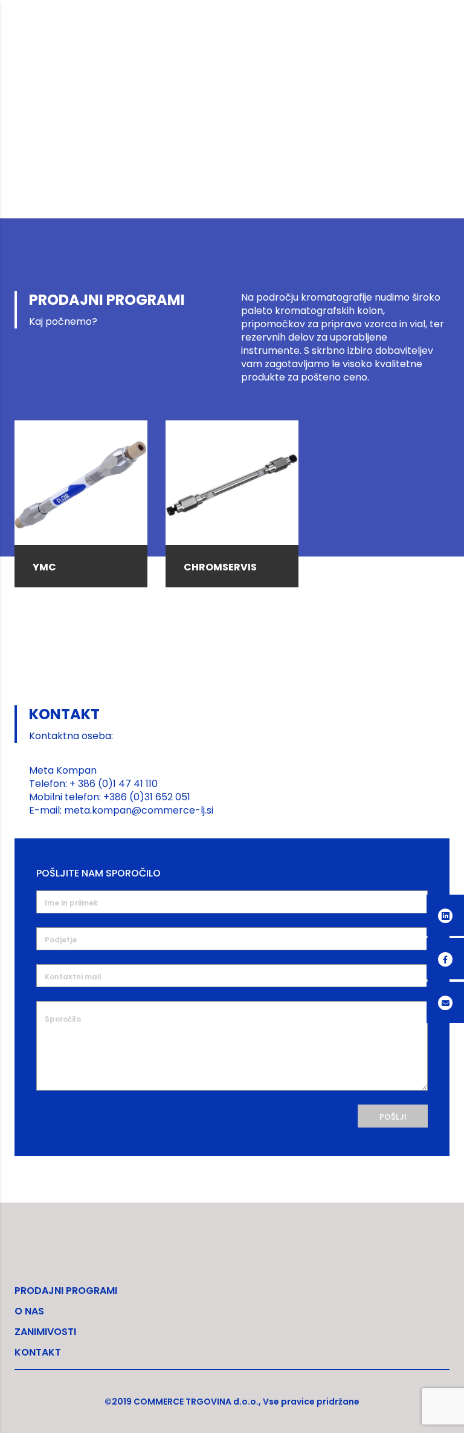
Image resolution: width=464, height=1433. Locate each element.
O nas (29, 1311)
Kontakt (37, 1352)
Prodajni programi (65, 1291)
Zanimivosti (45, 1332)
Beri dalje (81, 474)
